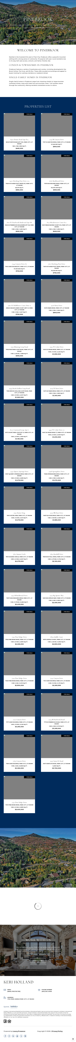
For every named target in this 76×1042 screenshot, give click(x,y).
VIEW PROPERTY (19, 131)
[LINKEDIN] (13, 1036)
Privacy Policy (57, 1031)
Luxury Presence (19, 1031)
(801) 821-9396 (47, 991)
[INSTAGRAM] (9, 1036)
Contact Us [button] (38, 960)
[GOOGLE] (25, 1036)
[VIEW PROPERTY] (19, 129)
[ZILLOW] (17, 1036)
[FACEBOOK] (5, 1036)
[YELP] (21, 1036)
